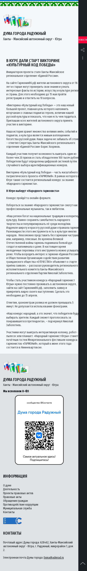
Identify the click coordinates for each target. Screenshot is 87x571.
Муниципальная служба (17, 508)
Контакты (9, 512)
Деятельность (11, 489)
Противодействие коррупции (20, 504)
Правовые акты (12, 497)
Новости (83, 40)
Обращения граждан (15, 501)
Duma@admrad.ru (54, 557)
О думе (7, 485)
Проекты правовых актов (18, 493)
